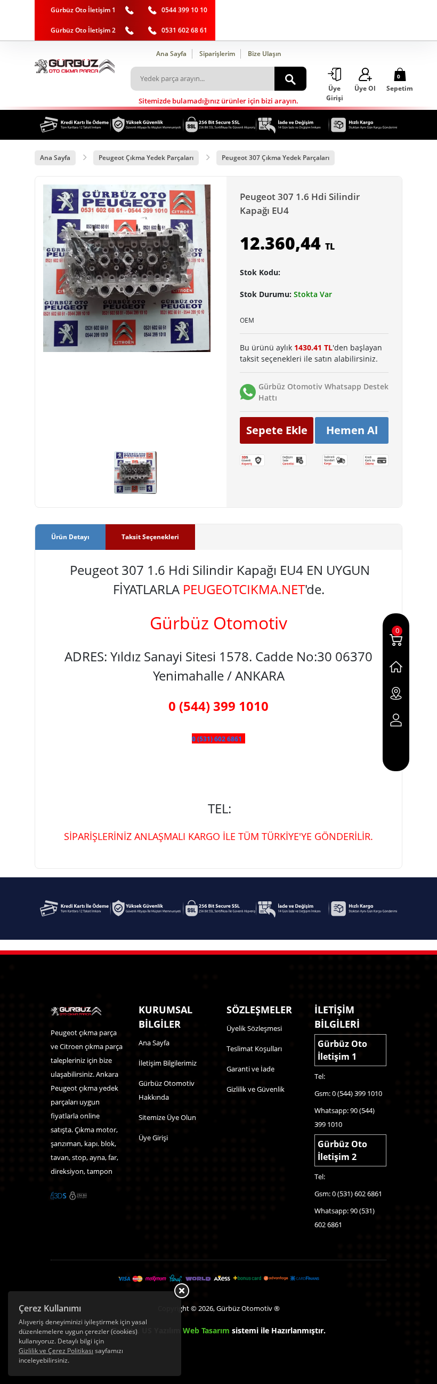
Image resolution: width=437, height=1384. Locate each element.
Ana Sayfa (171, 53)
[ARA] (290, 79)
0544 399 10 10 (184, 9)
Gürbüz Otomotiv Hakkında (167, 1090)
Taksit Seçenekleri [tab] (150, 536)
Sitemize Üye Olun (167, 1117)
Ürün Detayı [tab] (70, 536)
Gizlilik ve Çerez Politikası (56, 1350)
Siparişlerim (217, 53)
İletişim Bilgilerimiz (168, 1063)
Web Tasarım (206, 1330)
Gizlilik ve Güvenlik (255, 1089)
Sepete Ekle (276, 430)
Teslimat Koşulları (254, 1048)
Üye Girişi (153, 1137)
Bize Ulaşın (264, 53)
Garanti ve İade (250, 1069)
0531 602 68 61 (184, 30)
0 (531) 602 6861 (217, 738)
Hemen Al (352, 430)
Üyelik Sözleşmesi (254, 1028)
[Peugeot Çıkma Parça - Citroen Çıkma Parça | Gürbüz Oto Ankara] (75, 66)
